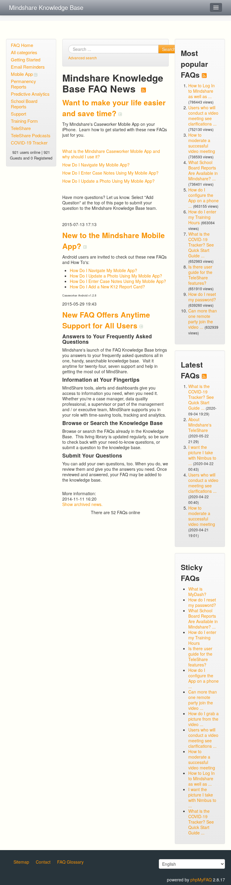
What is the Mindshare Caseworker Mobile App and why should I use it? (111, 154)
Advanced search (82, 57)
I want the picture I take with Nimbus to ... (202, 455)
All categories (24, 52)
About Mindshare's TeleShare (199, 424)
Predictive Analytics (30, 94)
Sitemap (21, 862)
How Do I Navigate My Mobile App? (96, 165)
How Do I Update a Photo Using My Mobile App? (108, 181)
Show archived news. (82, 504)
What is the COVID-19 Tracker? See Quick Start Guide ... (201, 245)
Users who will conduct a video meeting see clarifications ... (203, 115)
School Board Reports (24, 104)
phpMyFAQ (201, 880)
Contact (43, 862)
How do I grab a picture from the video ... (203, 718)
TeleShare (21, 128)
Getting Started (25, 59)
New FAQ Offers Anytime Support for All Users (106, 320)
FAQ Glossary (70, 862)
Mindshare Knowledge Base (46, 7)
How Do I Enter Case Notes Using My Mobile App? (110, 173)
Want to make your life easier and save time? (114, 108)
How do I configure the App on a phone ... (203, 198)
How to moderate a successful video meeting (201, 143)
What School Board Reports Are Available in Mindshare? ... (203, 170)
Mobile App (22, 74)
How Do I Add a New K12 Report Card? (107, 287)
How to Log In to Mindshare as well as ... (201, 90)
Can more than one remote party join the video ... (202, 319)
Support (18, 113)
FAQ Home (22, 45)
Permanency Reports (23, 84)
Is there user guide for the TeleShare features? (200, 275)
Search (169, 49)
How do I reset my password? (202, 297)
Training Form (24, 121)
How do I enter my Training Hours (202, 217)
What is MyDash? (197, 591)
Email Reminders (28, 67)
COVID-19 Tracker (29, 142)
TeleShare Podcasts (31, 135)
